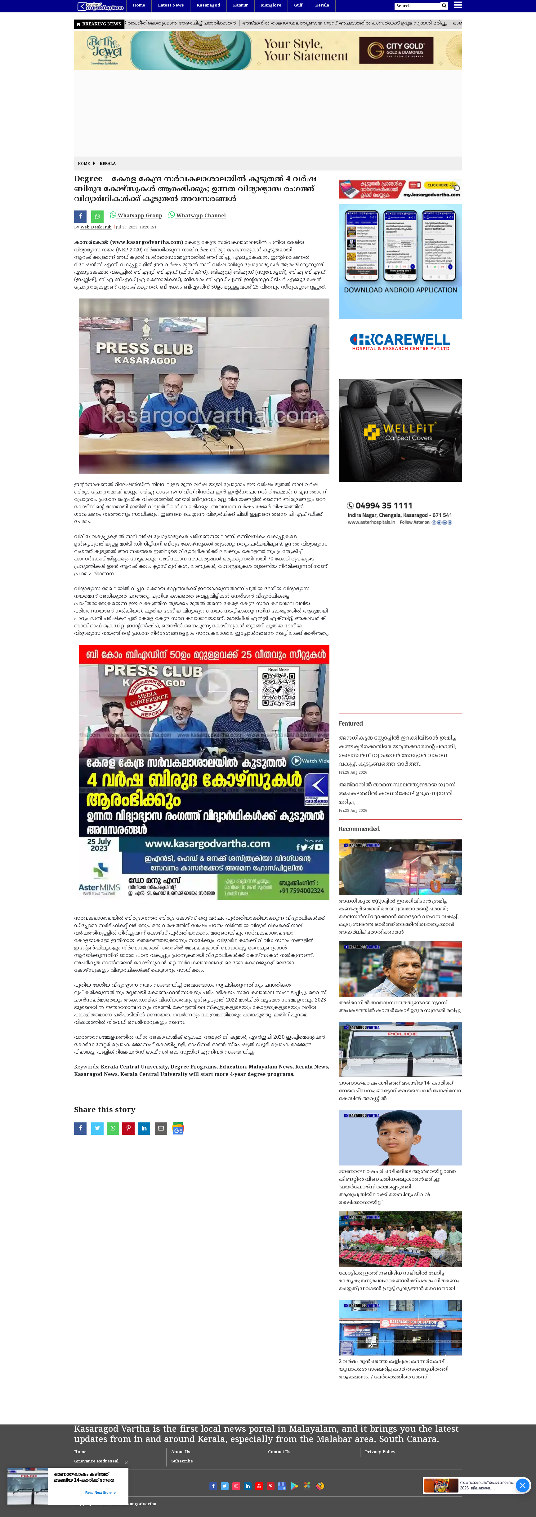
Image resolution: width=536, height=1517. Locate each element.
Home (139, 5)
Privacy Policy (380, 1452)
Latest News (171, 5)
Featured (351, 724)
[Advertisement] (260, 113)
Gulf (298, 5)
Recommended (359, 829)
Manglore (271, 5)
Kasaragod (208, 5)
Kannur (240, 5)
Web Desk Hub (96, 227)
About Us (180, 1452)
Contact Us (279, 1452)
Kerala (322, 5)
